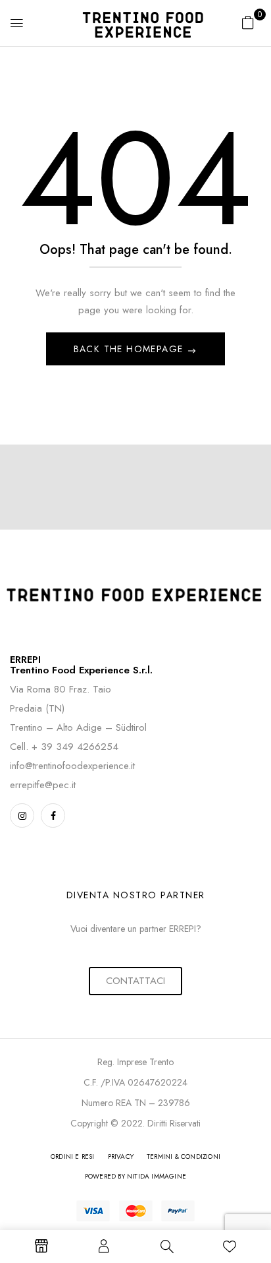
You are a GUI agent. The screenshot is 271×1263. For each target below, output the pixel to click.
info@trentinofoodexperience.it (72, 765)
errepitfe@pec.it (43, 785)
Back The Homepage (130, 348)
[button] (248, 22)
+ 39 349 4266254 (75, 746)
